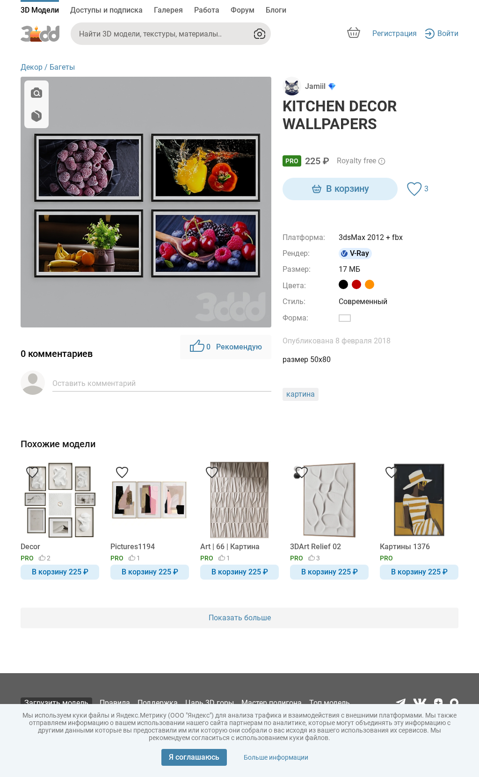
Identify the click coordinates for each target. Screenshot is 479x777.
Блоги (276, 10)
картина (300, 394)
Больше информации (276, 757)
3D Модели (40, 10)
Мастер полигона (271, 702)
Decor (30, 546)
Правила (115, 702)
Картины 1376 (405, 546)
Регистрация (394, 33)
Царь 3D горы (209, 702)
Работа (206, 10)
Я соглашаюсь (194, 757)
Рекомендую (234, 346)
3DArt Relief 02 (315, 546)
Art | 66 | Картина (230, 546)
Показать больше (240, 617)
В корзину (347, 188)
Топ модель (329, 702)
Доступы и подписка (106, 10)
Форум (242, 10)
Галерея (168, 10)
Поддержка (158, 702)
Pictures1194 (132, 546)
